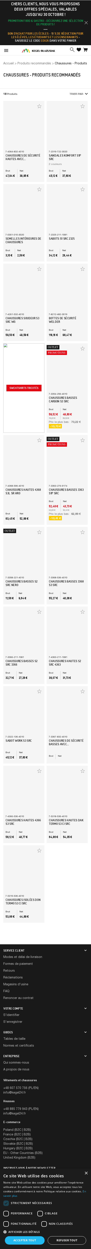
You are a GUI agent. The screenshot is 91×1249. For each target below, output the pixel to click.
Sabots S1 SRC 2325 (62, 239)
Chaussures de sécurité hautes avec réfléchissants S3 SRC (23, 158)
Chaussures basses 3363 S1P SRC (66, 491)
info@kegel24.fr (14, 1092)
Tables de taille (14, 1038)
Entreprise (11, 1056)
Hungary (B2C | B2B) (18, 1148)
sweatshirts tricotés (23, 388)
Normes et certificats (18, 1045)
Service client (14, 950)
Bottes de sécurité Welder (62, 320)
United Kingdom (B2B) (19, 1157)
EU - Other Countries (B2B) (23, 1153)
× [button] (86, 1173)
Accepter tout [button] (24, 1240)
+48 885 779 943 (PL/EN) (21, 1109)
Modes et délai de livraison (22, 957)
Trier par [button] (76, 93)
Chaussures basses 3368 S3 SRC (66, 583)
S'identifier (11, 1015)
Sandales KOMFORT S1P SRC (65, 157)
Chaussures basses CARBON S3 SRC (63, 399)
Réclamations (13, 977)
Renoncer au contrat (18, 998)
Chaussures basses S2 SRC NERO (22, 583)
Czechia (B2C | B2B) (17, 1139)
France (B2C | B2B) (17, 1134)
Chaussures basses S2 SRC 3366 (22, 663)
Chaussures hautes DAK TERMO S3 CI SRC (66, 822)
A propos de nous (16, 1069)
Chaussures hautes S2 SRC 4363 (65, 663)
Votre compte (13, 1008)
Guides (8, 1032)
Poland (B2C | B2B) (17, 1129)
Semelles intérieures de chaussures (23, 240)
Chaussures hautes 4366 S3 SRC (23, 822)
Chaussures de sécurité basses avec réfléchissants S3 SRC (66, 744)
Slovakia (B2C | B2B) (18, 1143)
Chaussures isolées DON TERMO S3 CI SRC (23, 901)
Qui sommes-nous (16, 1062)
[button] (86, 22)
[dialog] (45, 1209)
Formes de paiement (18, 963)
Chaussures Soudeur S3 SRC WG (22, 320)
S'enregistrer (12, 1021)
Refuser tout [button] (67, 1240)
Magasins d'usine (15, 984)
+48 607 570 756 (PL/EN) (21, 1088)
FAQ (6, 991)
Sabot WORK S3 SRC (19, 741)
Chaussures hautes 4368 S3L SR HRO (23, 491)
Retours (9, 970)
